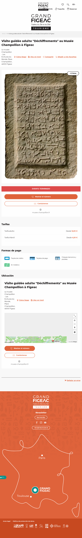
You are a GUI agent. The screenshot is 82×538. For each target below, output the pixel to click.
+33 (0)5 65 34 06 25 (41, 428)
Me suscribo (41, 417)
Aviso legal (6, 521)
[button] (68, 4)
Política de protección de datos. (23, 521)
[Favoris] (62, 5)
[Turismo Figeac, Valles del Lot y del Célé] (43, 7)
